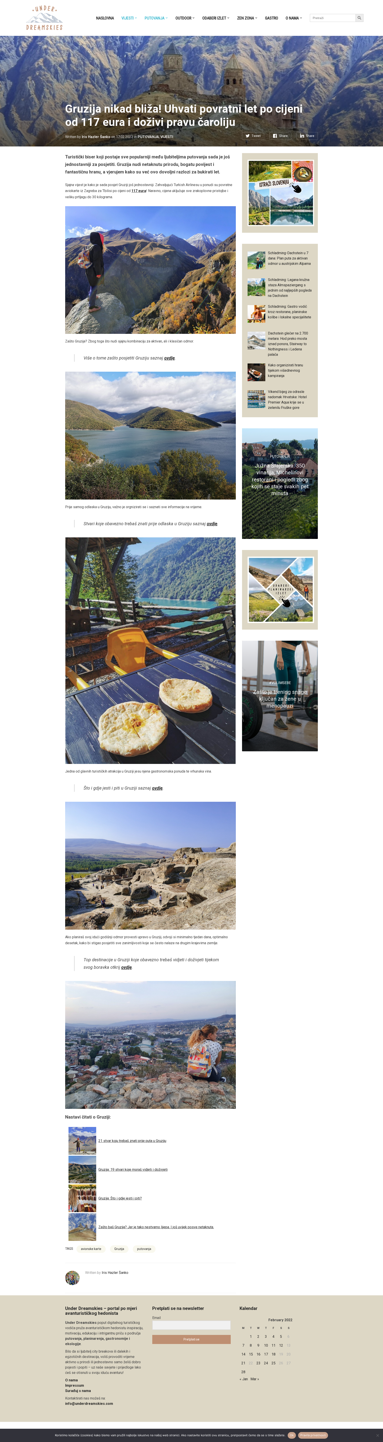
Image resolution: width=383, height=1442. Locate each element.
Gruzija (119, 1249)
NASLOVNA (105, 18)
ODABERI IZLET (214, 18)
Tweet (256, 136)
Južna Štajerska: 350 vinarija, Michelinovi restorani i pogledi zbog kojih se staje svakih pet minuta (280, 479)
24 (266, 1363)
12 (281, 1345)
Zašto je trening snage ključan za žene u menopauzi (280, 699)
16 (258, 1354)
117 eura (138, 191)
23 (258, 1363)
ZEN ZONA (245, 18)
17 (266, 1354)
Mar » (254, 1379)
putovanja (144, 1249)
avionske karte (91, 1249)
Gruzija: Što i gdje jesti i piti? (120, 1198)
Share (283, 136)
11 (274, 1345)
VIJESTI (127, 18)
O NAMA (292, 18)
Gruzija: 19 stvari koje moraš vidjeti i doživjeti (133, 1169)
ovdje (169, 358)
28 (243, 1372)
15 (251, 1354)
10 (266, 1345)
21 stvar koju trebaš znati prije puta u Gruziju (132, 1141)
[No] (377, 1435)
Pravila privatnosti (313, 1435)
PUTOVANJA (154, 18)
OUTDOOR (183, 18)
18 (274, 1354)
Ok (292, 1435)
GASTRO (271, 18)
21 (243, 1363)
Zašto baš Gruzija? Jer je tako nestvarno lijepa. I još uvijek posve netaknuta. (156, 1227)
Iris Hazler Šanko (96, 137)
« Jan (244, 1379)
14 (243, 1354)
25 (274, 1363)
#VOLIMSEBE (280, 683)
